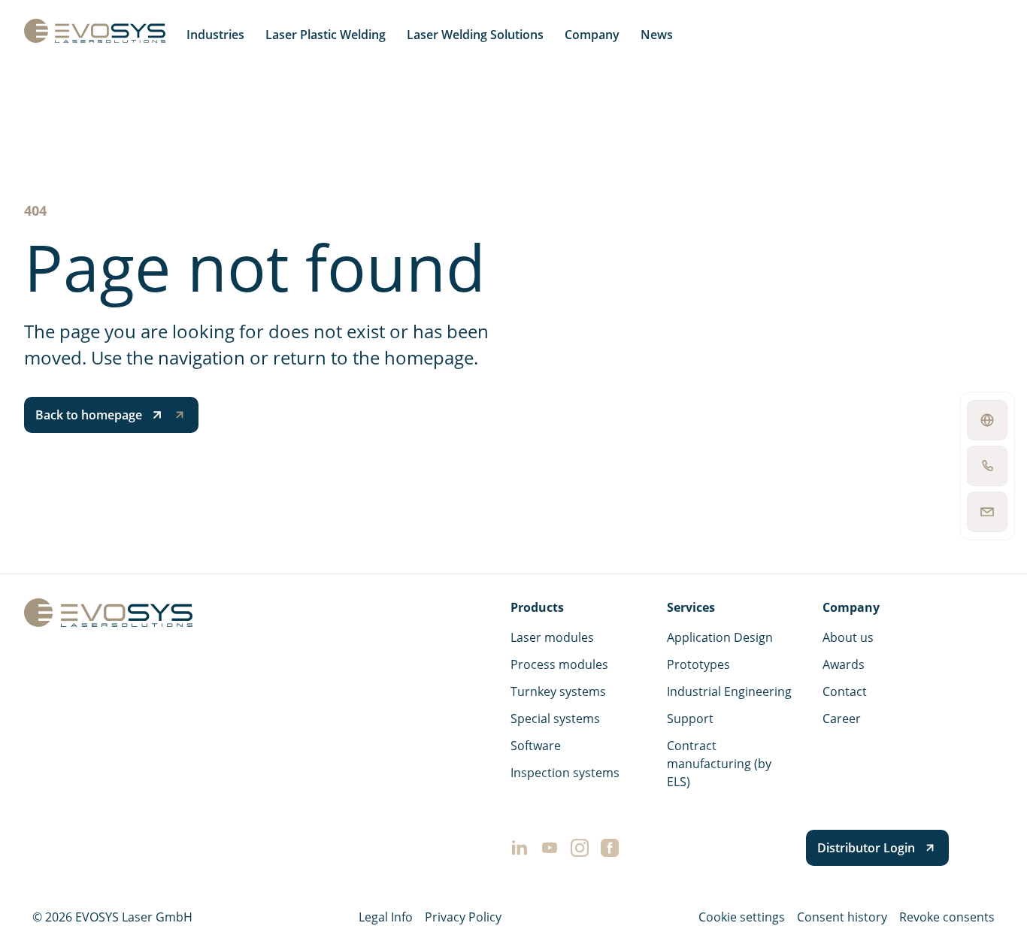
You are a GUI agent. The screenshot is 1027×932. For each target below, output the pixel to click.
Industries (215, 34)
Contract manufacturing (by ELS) (719, 763)
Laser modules (552, 637)
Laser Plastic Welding (325, 34)
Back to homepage (88, 415)
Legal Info (386, 917)
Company (592, 34)
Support (690, 718)
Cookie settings (741, 917)
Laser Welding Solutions (475, 34)
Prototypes (698, 664)
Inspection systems (565, 772)
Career (842, 718)
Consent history (842, 917)
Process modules (559, 664)
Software (535, 745)
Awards (844, 664)
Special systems (555, 718)
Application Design (720, 637)
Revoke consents (947, 917)
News (657, 34)
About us (848, 637)
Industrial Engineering (729, 691)
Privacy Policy (463, 917)
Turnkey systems (558, 691)
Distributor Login (866, 848)
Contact (845, 691)
